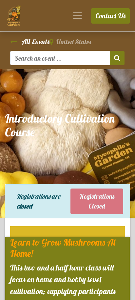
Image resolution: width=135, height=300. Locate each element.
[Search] (117, 58)
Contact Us (110, 15)
